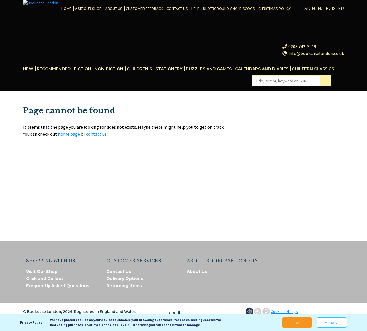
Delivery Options (124, 278)
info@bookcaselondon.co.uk (316, 53)
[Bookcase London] (40, 3)
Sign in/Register (324, 8)
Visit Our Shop (42, 271)
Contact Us (118, 271)
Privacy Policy (31, 322)
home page (69, 134)
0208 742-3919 (302, 46)
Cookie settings (284, 311)
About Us (197, 271)
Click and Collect (44, 278)
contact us (96, 134)
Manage (332, 322)
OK (297, 322)
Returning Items (124, 285)
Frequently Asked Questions (57, 285)
